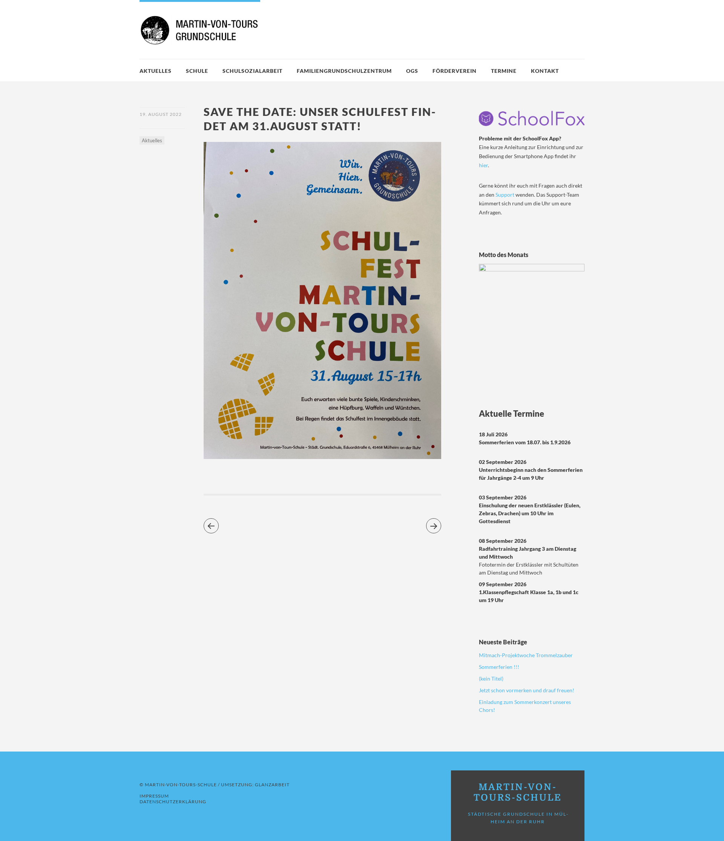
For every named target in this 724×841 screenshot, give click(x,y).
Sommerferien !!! (499, 667)
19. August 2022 (161, 114)
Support (505, 194)
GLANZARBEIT (272, 784)
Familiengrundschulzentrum (344, 71)
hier (483, 165)
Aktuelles (156, 71)
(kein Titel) (491, 678)
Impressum (154, 796)
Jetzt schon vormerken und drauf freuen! (526, 690)
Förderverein (455, 71)
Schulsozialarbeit (252, 71)
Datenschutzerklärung (173, 801)
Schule (197, 71)
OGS (412, 71)
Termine (504, 71)
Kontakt (545, 71)
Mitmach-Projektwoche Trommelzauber (526, 655)
